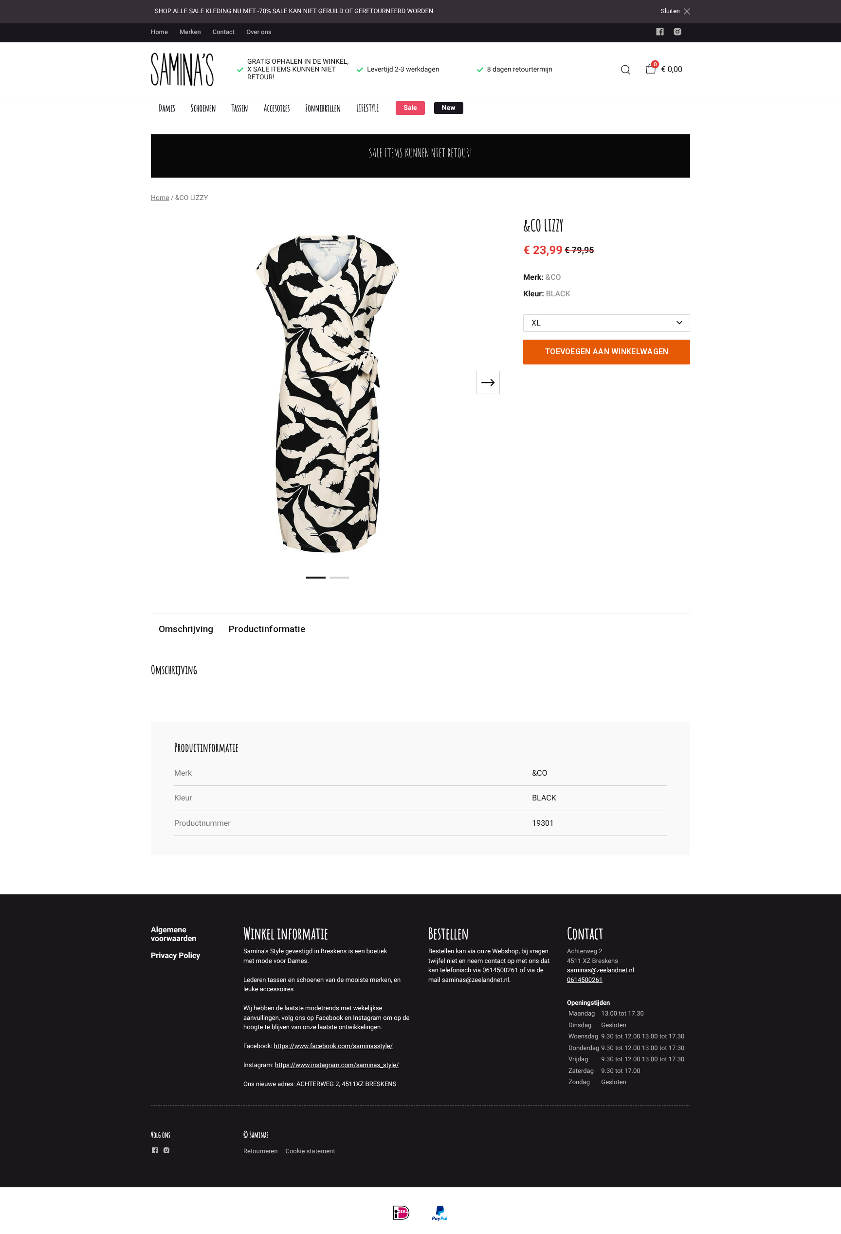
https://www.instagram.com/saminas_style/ (337, 1065)
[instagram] (677, 33)
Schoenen (203, 108)
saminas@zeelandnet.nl (600, 970)
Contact (224, 32)
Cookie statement (310, 1151)
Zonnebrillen (323, 108)
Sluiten (670, 11)
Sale (410, 108)
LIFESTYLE (367, 108)
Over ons (258, 32)
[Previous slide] (166, 382)
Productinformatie (267, 629)
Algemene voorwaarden (173, 934)
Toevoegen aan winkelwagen (607, 351)
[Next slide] (488, 382)
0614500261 (585, 980)
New (449, 108)
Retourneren (260, 1151)
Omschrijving (186, 629)
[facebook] (660, 33)
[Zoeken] (625, 69)
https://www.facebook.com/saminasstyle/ (333, 1046)
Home (159, 32)
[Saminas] (182, 69)
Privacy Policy (175, 955)
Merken (190, 32)
